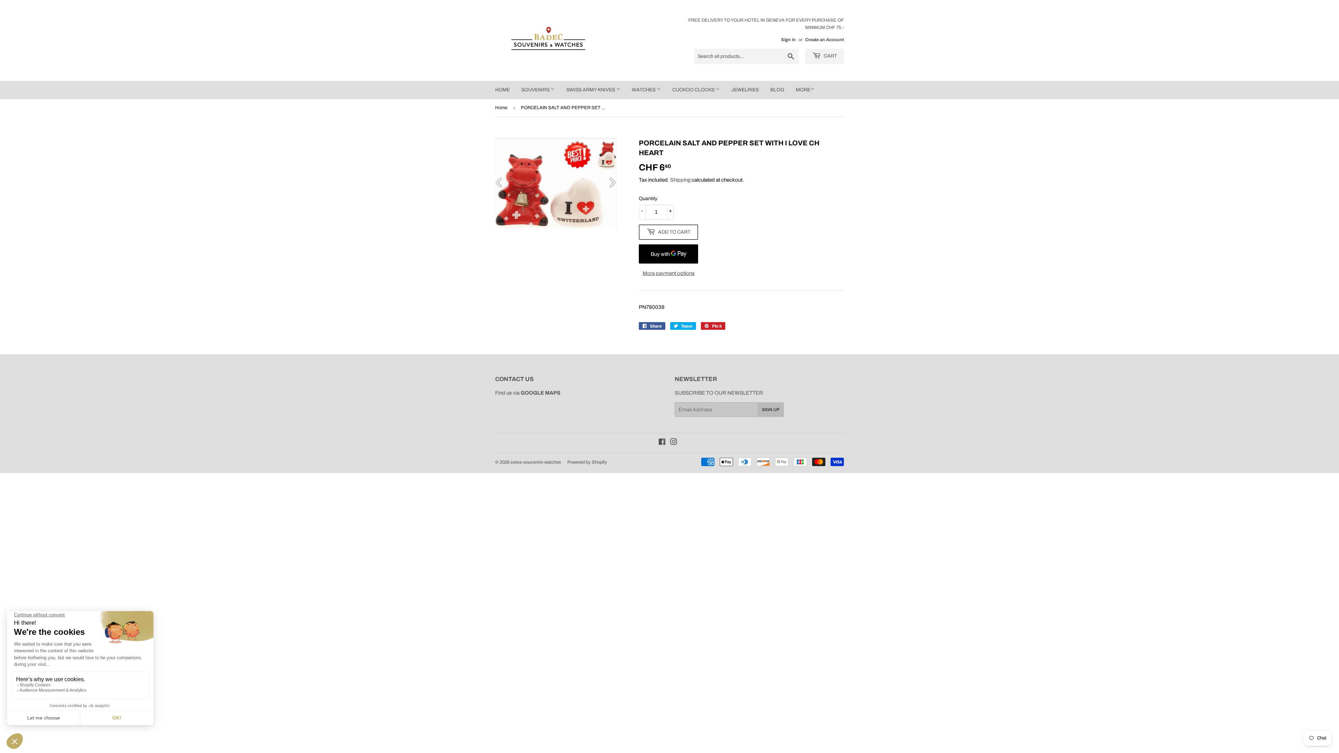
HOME (502, 89)
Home (501, 107)
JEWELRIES (745, 89)
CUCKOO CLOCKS (694, 89)
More (803, 89)
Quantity (648, 198)
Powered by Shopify (587, 462)
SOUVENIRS (536, 89)
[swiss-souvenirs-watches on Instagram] (673, 443)
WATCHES (644, 89)
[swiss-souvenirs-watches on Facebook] (662, 443)
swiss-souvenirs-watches (535, 462)
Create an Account (824, 39)
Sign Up (770, 409)
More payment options (669, 273)
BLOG (777, 89)
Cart (830, 56)
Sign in (788, 39)
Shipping (680, 180)
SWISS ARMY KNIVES (591, 89)
